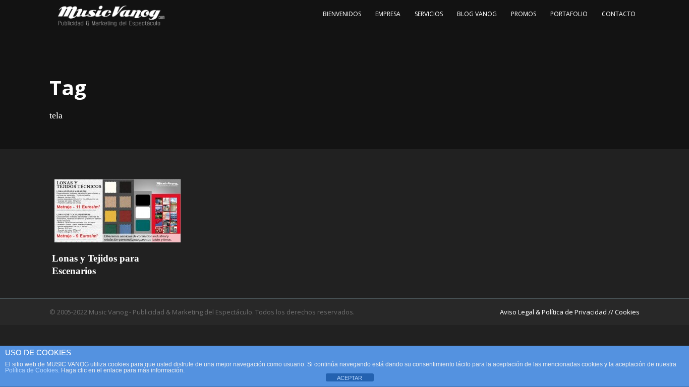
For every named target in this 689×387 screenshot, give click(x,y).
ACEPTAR (349, 378)
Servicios (429, 14)
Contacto (619, 14)
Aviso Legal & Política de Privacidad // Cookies (570, 311)
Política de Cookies (31, 370)
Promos (523, 14)
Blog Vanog (477, 14)
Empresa (387, 14)
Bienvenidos (342, 14)
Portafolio (569, 14)
